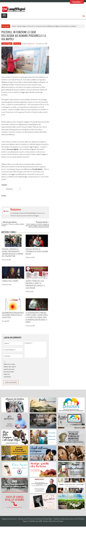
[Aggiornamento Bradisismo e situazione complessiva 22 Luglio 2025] (13, 304)
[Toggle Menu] (4, 15)
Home (14, 26)
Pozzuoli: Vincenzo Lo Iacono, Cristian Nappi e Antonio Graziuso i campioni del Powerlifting (12, 252)
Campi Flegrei (21, 26)
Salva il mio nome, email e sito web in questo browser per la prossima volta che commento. (10, 370)
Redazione (31, 44)
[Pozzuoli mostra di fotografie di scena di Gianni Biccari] (37, 241)
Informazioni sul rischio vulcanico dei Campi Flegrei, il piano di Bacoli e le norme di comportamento (37, 225)
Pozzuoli (17, 44)
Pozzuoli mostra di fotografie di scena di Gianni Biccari (37, 251)
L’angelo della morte (10, 281)
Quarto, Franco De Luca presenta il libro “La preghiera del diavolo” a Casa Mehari (35, 284)
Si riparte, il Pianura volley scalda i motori (12, 225)
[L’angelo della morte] (13, 272)
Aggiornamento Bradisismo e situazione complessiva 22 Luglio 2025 (13, 315)
